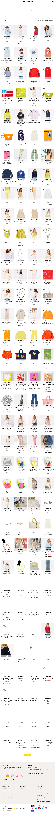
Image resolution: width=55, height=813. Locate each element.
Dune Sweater (7, 510)
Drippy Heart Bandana (20, 101)
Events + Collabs (7, 790)
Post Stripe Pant (7, 322)
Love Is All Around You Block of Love (48, 743)
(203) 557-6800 (6, 768)
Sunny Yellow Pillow (48, 721)
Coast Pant (34, 282)
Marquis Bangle (7, 531)
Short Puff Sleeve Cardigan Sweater (48, 491)
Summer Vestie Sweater (47, 163)
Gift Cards (39, 796)
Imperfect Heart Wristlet (47, 101)
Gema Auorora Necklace (48, 241)
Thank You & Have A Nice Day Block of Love (48, 470)
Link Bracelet (48, 510)
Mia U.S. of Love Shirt (7, 39)
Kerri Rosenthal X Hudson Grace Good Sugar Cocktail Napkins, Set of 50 (34, 386)
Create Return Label (42, 794)
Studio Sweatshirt (7, 301)
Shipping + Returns (42, 792)
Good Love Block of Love (20, 491)
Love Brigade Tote (34, 531)
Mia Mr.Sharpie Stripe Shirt (47, 701)
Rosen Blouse (21, 428)
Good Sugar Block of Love (7, 491)
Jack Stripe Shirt (21, 322)
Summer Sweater (7, 573)
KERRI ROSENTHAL (27, 2)
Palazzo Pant (34, 201)
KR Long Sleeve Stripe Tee (7, 470)
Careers (5, 796)
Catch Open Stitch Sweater (48, 222)
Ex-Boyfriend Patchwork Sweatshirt (34, 80)
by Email (39, 788)
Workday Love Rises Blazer (7, 637)
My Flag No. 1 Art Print (7, 101)
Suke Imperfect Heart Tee (34, 363)
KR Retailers (6, 792)
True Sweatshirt (47, 342)
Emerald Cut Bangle (21, 531)
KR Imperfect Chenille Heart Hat (34, 574)
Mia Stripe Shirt (7, 407)
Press (4, 794)
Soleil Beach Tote (21, 362)
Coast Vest (7, 221)
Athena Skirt (20, 448)
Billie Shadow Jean (20, 636)
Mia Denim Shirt (34, 658)
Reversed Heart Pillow (20, 743)
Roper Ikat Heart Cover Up (21, 39)
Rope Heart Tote (48, 301)
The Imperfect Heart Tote (48, 408)
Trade (21, 788)
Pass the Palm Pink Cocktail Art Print (47, 363)
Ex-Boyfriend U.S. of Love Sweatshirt (21, 80)
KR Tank (34, 143)
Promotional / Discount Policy (43, 798)
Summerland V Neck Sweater (48, 182)
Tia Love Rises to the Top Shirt (48, 552)
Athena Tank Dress (20, 407)
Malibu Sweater (34, 38)
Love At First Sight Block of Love (34, 470)
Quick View (7, 36)
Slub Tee (7, 80)
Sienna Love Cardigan (34, 511)
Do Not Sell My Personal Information (38, 769)
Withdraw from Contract (43, 801)
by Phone (39, 786)
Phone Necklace (7, 551)
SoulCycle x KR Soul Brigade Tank (7, 679)
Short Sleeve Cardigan (48, 637)
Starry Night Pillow (7, 721)
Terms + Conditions (33, 767)
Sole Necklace (21, 262)
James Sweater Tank (21, 201)
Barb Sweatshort (7, 362)
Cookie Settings (7, 810)
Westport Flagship (7, 797)
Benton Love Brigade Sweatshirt (7, 701)
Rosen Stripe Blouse (7, 262)
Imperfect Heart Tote (21, 700)
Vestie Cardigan (34, 262)
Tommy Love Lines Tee (34, 491)
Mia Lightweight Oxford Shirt (34, 679)
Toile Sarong (34, 162)
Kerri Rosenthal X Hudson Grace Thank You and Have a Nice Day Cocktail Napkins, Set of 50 (21, 387)
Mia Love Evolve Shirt (34, 122)
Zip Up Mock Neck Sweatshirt (48, 593)
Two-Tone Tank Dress (20, 282)
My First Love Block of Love (20, 470)
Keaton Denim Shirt (7, 181)
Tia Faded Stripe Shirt (21, 241)
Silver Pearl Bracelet (7, 592)
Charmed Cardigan (47, 428)
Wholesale (22, 786)
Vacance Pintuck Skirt (7, 201)
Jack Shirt (21, 551)
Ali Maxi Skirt (21, 510)
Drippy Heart (20, 678)
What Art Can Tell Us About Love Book (7, 163)
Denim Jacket (48, 38)
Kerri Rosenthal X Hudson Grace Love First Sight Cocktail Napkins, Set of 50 (7, 386)
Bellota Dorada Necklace (20, 302)
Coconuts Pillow (34, 721)
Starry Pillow (20, 721)
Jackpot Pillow (7, 742)
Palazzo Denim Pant (7, 60)
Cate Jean (48, 573)
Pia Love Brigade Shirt (34, 552)
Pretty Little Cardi (48, 678)
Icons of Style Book (48, 143)
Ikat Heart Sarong (48, 60)
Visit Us (4, 788)
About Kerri (6, 786)
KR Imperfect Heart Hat (20, 182)
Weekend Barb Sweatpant (48, 80)
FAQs (38, 790)
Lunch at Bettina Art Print (48, 385)
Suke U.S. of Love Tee (34, 61)
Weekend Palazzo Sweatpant (7, 615)
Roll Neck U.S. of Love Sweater (21, 61)
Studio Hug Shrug (7, 428)
